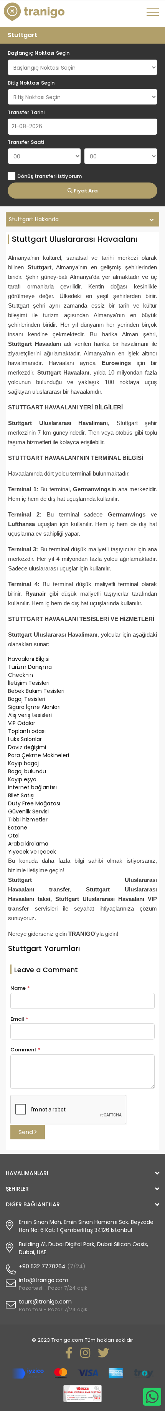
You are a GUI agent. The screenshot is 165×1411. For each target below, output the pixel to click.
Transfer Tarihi (26, 112)
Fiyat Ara (85, 190)
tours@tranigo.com (45, 1301)
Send (26, 1132)
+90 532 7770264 (42, 1266)
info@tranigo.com (43, 1280)
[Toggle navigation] (154, 15)
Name (20, 988)
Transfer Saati (26, 142)
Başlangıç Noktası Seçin (38, 53)
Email (19, 1019)
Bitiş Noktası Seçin (31, 82)
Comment (25, 1049)
